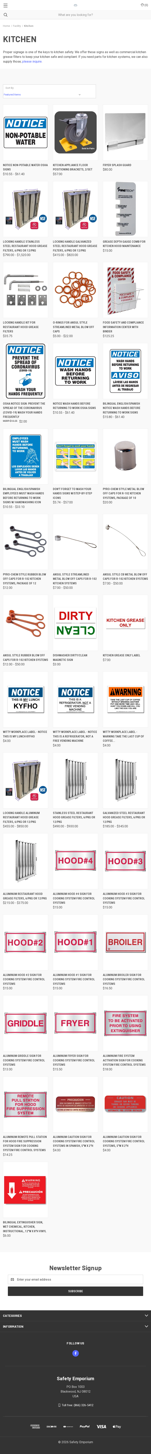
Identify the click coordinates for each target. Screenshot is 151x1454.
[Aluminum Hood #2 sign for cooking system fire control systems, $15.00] (25, 942)
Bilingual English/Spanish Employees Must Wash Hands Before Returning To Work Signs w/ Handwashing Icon (23, 495)
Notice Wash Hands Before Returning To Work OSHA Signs (74, 406)
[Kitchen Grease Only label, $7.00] (125, 623)
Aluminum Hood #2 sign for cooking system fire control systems (24, 979)
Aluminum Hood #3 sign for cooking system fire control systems (124, 898)
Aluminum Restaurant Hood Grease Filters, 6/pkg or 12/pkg (25, 896)
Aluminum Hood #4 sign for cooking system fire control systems (74, 898)
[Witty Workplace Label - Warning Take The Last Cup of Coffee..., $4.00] (125, 699)
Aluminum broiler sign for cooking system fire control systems (124, 979)
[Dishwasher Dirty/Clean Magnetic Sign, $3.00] (75, 623)
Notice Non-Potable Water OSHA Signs (25, 167)
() (146, 5)
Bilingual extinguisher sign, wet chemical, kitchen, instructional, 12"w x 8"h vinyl (24, 1227)
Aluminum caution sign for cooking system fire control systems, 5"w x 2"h (124, 1141)
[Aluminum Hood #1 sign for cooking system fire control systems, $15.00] (75, 942)
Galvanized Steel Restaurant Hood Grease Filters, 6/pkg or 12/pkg (124, 817)
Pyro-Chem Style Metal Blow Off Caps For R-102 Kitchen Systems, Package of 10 (123, 493)
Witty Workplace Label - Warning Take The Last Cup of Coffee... (123, 736)
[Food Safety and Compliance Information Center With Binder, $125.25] (125, 290)
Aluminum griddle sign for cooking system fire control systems (24, 1060)
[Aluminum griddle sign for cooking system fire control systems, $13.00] (25, 1023)
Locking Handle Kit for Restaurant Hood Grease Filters (21, 327)
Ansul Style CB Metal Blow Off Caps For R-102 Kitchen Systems (125, 577)
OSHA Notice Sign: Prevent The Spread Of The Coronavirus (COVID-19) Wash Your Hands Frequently (24, 410)
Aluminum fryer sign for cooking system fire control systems (74, 1060)
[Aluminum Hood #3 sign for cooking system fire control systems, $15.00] (125, 861)
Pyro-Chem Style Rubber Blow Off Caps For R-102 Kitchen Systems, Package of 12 (24, 579)
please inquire (32, 61)
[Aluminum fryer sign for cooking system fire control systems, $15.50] (75, 1023)
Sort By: (10, 87)
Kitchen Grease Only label (121, 655)
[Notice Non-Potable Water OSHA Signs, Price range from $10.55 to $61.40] (25, 132)
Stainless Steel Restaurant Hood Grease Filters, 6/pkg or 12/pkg (74, 817)
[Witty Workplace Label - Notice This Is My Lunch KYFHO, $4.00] (25, 699)
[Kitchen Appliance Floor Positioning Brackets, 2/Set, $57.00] (75, 132)
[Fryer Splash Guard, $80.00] (125, 132)
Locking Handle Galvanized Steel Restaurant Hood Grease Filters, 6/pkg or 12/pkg (75, 246)
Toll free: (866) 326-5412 (77, 1405)
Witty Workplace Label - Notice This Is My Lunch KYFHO (25, 734)
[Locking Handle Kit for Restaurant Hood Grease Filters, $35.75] (25, 290)
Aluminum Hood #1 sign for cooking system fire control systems (74, 979)
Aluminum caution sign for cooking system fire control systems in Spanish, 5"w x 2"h (74, 1141)
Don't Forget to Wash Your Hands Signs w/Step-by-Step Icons (72, 493)
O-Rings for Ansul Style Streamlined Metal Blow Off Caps (73, 327)
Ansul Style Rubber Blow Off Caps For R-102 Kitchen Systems (25, 658)
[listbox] (43, 94)
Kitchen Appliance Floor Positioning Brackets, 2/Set (72, 167)
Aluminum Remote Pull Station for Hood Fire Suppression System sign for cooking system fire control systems (25, 1143)
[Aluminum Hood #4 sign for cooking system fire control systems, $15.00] (75, 861)
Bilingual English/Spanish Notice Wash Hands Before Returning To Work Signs (121, 408)
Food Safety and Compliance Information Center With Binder (123, 327)
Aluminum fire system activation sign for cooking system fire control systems (124, 1060)
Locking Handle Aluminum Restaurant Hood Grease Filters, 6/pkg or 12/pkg (21, 817)
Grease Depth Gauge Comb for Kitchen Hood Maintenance (124, 244)
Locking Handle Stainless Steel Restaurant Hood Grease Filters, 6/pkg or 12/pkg (25, 246)
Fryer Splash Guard (117, 165)
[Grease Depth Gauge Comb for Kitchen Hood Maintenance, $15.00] (125, 209)
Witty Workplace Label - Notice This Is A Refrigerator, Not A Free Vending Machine (75, 736)
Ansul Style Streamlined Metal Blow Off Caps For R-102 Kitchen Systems (75, 579)
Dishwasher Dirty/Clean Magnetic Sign (70, 658)
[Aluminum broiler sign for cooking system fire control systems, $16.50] (125, 942)
